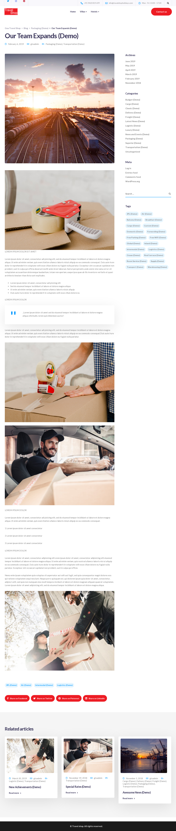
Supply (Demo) (157, 261)
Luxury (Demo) (132, 130)
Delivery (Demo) (133, 112)
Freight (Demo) (132, 117)
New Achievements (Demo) (25, 787)
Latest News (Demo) (135, 121)
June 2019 (130, 61)
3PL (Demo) (11, 685)
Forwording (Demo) (156, 231)
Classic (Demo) (132, 108)
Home (73, 11)
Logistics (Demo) (65, 685)
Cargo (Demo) (132, 104)
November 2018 (133, 83)
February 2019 (132, 78)
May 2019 (130, 65)
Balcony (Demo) (134, 220)
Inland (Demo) (150, 243)
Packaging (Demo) (54, 44)
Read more (14, 793)
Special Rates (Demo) (78, 786)
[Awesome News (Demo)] (144, 755)
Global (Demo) (133, 243)
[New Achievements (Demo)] (30, 755)
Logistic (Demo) (133, 125)
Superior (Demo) (133, 143)
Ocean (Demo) (133, 255)
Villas (82, 11)
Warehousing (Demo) (157, 267)
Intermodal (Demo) (44, 685)
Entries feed (131, 172)
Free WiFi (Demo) (158, 237)
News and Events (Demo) (137, 134)
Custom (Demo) (151, 225)
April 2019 (130, 70)
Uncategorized (132, 151)
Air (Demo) (26, 685)
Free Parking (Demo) (136, 237)
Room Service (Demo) (136, 261)
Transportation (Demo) (73, 44)
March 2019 (131, 74)
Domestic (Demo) (135, 231)
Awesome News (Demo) (137, 792)
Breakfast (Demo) (153, 220)
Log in (128, 168)
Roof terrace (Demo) (153, 255)
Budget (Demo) (132, 99)
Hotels (94, 11)
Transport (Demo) (135, 267)
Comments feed (133, 177)
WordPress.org (132, 181)
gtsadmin (35, 44)
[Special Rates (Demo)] (88, 755)
